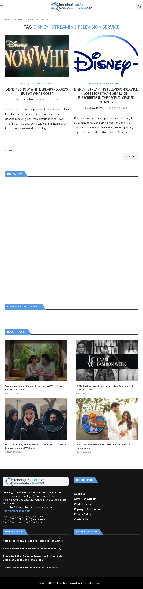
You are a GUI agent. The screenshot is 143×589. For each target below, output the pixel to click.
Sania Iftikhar (96, 108)
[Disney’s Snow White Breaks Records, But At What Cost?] (37, 56)
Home (8, 19)
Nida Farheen (27, 99)
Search (9, 150)
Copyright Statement (87, 509)
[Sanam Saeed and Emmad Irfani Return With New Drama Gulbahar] (36, 360)
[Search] (139, 6)
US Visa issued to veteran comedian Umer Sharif (30, 567)
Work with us (82, 504)
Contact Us (81, 519)
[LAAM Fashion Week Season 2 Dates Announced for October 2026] (107, 360)
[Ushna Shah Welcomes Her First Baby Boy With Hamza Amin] (107, 419)
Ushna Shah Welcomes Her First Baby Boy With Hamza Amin (103, 446)
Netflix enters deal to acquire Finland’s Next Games (33, 540)
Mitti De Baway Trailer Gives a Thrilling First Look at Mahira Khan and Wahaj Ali (35, 446)
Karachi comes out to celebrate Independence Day (32, 548)
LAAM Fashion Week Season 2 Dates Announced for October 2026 (106, 387)
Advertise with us (85, 499)
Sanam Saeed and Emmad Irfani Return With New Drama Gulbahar (33, 387)
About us (79, 494)
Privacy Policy (82, 514)
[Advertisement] (31, 239)
